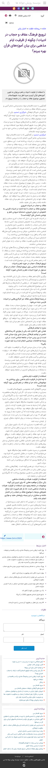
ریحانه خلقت (34, 29)
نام (23, 634)
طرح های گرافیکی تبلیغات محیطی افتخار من (29, 688)
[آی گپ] (23, 8)
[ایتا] (14, 8)
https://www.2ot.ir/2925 (11, 538)
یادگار (41, 682)
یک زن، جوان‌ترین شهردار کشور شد (33, 590)
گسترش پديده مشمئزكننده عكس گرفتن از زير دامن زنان (25, 734)
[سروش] (32, 8)
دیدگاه (42, 620)
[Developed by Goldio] (24, 765)
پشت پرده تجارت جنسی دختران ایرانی (30, 731)
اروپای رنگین (40, 598)
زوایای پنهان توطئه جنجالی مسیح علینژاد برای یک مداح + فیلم (23, 748)
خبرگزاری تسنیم (20, 112)
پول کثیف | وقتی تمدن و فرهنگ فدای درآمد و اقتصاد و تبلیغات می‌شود (25, 678)
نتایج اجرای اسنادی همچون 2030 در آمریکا (30, 594)
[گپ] (18, 8)
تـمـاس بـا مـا (29, 756)
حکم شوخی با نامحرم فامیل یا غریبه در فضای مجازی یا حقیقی (23, 716)
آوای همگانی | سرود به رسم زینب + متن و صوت (27, 661)
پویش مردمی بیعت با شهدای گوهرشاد (31, 743)
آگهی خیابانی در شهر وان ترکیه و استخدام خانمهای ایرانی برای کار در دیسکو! (23, 721)
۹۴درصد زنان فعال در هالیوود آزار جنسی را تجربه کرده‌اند (26, 602)
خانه (44, 29)
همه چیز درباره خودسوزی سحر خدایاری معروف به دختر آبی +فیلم (24, 738)
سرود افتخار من (38, 685)
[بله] (27, 8)
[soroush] (6, 15)
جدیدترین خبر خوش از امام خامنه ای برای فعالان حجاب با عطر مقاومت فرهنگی (23, 727)
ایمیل (42, 634)
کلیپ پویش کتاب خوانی (35, 664)
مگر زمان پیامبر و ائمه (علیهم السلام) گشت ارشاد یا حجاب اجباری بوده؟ (25, 672)
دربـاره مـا (18, 756)
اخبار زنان (22, 29)
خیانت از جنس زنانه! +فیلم (34, 746)
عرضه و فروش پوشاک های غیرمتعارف (31, 700)
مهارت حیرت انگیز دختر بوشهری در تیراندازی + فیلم (28, 573)
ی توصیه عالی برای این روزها (34, 667)
